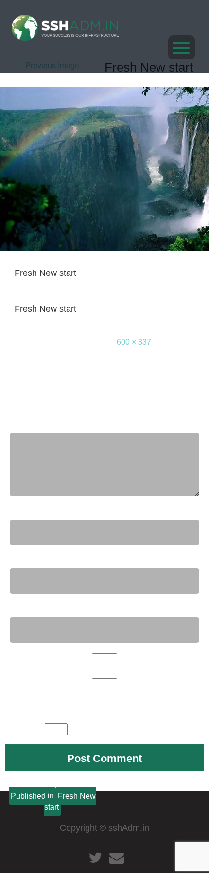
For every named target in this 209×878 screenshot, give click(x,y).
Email (24, 560)
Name (24, 511)
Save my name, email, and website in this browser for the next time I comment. (95, 694)
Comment (33, 424)
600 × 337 (134, 342)
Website (26, 608)
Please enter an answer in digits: (77, 715)
